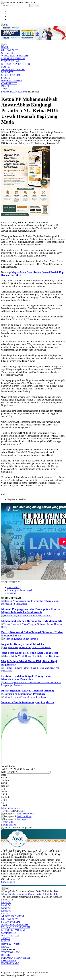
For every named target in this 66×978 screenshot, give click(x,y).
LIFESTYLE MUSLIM (13, 58)
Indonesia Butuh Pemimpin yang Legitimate (27, 702)
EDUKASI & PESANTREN (15, 64)
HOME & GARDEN (11, 80)
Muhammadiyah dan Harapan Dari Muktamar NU (31, 620)
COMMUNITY (9, 83)
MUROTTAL (8, 72)
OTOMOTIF (7, 53)
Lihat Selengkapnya (11, 808)
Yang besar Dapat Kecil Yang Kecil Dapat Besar (29, 652)
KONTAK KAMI (10, 963)
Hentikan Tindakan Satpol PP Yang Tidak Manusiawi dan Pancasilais (26, 677)
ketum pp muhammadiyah (20, 590)
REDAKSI (6, 955)
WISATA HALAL (10, 61)
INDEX (5, 86)
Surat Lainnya (8, 882)
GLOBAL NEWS (10, 50)
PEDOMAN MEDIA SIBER (15, 957)
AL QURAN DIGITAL (13, 69)
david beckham (24, 816)
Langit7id (6, 902)
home (4, 91)
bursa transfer (9, 824)
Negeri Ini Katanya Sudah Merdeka (22, 644)
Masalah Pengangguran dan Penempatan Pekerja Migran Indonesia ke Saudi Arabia (30, 610)
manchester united (25, 813)
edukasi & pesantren (17, 91)
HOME (5, 47)
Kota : (4, 772)
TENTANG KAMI (10, 952)
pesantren (12, 593)
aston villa (8, 822)
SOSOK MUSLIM (10, 75)
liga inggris (22, 819)
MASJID (5, 66)
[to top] (5, 888)
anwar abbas (13, 587)
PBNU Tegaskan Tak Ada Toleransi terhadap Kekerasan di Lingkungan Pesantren (27, 692)
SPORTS (5, 77)
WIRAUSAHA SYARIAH (14, 55)
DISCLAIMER (8, 960)
